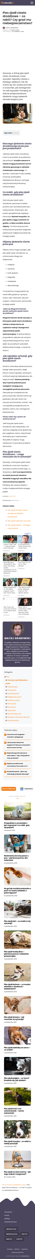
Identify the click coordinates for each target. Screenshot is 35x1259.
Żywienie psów (13, 720)
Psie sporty (11, 703)
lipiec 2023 (12, 496)
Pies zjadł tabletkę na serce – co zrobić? (17, 1049)
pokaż (15, 133)
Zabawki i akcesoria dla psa (18, 717)
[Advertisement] (17, 52)
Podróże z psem (13, 700)
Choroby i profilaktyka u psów (16, 1185)
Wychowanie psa (14, 714)
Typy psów (11, 710)
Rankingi (7, 1218)
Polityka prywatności (18, 1252)
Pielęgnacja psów (14, 697)
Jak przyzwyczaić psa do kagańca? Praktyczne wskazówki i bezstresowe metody (18, 745)
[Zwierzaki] (7, 3)
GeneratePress (25, 1256)
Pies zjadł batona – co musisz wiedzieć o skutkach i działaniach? (17, 986)
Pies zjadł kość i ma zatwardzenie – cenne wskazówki (14, 1111)
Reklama (17, 1249)
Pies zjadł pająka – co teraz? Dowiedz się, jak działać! (16, 1079)
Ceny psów (11, 690)
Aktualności (8, 1212)
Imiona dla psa (11, 1229)
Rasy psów (11, 707)
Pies (7, 677)
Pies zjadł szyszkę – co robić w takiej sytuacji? (17, 1142)
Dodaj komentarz (8, 789)
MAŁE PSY (9, 1239)
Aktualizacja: (13, 31)
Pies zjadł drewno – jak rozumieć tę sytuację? (14, 1018)
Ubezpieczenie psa (10, 1222)
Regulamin (25, 1249)
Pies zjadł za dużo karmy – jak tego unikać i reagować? (17, 1173)
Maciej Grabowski (12, 28)
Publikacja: (11, 30)
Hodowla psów (13, 693)
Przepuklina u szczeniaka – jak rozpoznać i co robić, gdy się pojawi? (17, 825)
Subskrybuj (28, 789)
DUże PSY (19, 1239)
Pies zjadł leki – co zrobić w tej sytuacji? (17, 922)
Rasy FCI (24, 1234)
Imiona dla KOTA (11, 1234)
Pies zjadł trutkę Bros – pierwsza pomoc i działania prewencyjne (16, 954)
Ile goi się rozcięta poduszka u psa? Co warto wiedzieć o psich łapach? (17, 890)
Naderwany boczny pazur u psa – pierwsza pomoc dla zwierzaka (16, 858)
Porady (6, 1215)
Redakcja (10, 1249)
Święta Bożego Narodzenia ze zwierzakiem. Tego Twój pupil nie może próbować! (18, 755)
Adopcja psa (12, 687)
